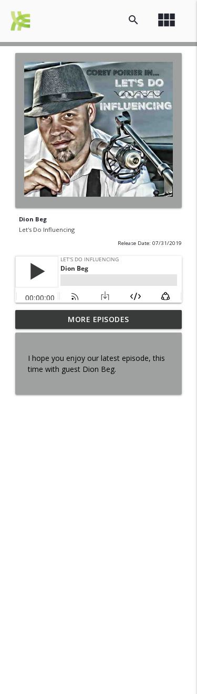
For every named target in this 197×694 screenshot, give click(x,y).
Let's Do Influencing (47, 229)
